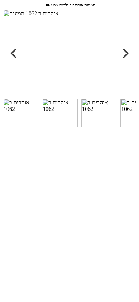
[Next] (125, 53)
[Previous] (14, 53)
